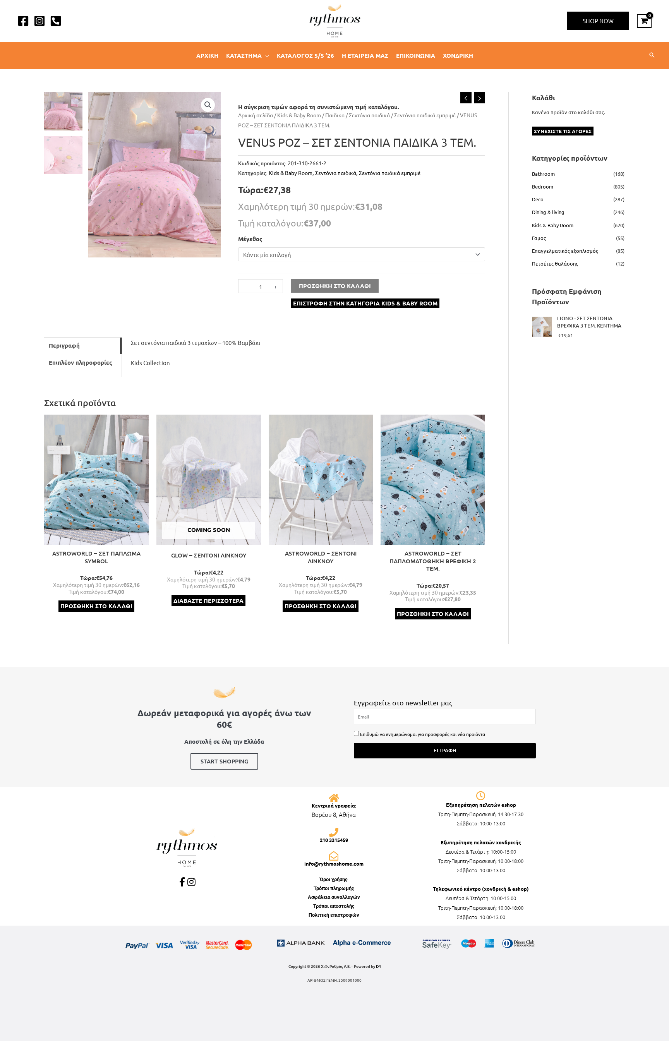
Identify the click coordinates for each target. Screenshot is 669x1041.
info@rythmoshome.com (334, 863)
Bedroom (542, 186)
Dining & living (548, 212)
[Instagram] (39, 21)
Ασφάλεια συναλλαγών (334, 897)
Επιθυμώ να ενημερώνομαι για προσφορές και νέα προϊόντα (422, 734)
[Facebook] (23, 21)
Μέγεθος (250, 239)
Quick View (96, 538)
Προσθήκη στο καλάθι (335, 286)
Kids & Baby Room (299, 114)
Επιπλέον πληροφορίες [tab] (80, 362)
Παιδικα (335, 114)
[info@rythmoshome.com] (333, 856)
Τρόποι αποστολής (334, 906)
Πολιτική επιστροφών (334, 915)
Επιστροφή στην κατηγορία (365, 303)
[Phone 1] (56, 21)
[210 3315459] (333, 832)
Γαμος (539, 238)
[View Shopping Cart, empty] (644, 21)
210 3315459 (334, 840)
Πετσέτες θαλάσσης (555, 263)
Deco (538, 199)
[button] (598, 21)
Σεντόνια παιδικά (369, 114)
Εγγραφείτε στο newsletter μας (403, 702)
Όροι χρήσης (334, 879)
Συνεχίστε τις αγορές (563, 131)
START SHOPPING (224, 761)
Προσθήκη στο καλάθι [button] (96, 606)
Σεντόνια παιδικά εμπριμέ (425, 114)
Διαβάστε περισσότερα (208, 600)
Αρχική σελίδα (255, 114)
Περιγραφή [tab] (64, 345)
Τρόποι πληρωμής (334, 888)
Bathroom (543, 173)
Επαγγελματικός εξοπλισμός (565, 250)
